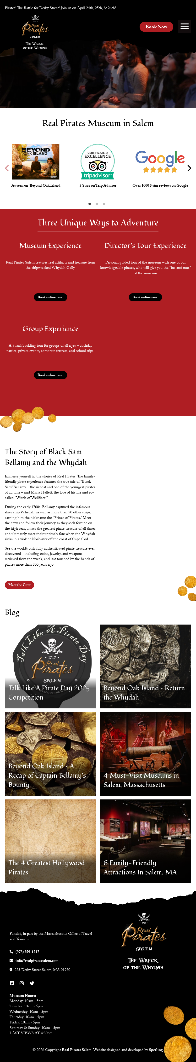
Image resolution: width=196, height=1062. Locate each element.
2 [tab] (98, 205)
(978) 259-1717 (27, 952)
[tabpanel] (36, 168)
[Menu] (184, 26)
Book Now (156, 27)
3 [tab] (105, 205)
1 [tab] (90, 205)
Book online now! (51, 298)
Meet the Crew (19, 585)
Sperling (156, 1050)
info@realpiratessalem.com (37, 961)
